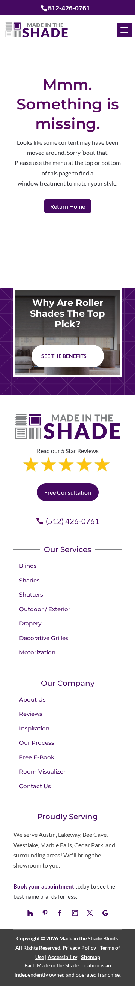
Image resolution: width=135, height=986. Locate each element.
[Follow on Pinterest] (45, 913)
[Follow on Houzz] (30, 913)
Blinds (28, 565)
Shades (29, 580)
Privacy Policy (79, 947)
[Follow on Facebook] (60, 913)
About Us (32, 699)
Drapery (30, 623)
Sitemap (90, 957)
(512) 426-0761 (72, 520)
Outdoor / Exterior (44, 609)
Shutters (31, 594)
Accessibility (62, 957)
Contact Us (35, 786)
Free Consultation (67, 492)
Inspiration (34, 728)
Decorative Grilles (44, 638)
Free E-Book (36, 757)
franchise (109, 974)
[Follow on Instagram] (75, 913)
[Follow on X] (90, 913)
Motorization (37, 652)
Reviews (30, 713)
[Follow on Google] (105, 913)
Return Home (67, 206)
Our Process (36, 742)
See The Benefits (64, 356)
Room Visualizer (42, 771)
